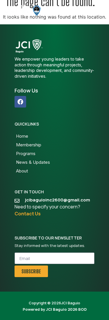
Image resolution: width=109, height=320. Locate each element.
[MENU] (102, 11)
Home (22, 136)
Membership (28, 145)
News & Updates (33, 162)
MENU (91, 10)
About (22, 171)
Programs (25, 153)
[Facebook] (20, 102)
